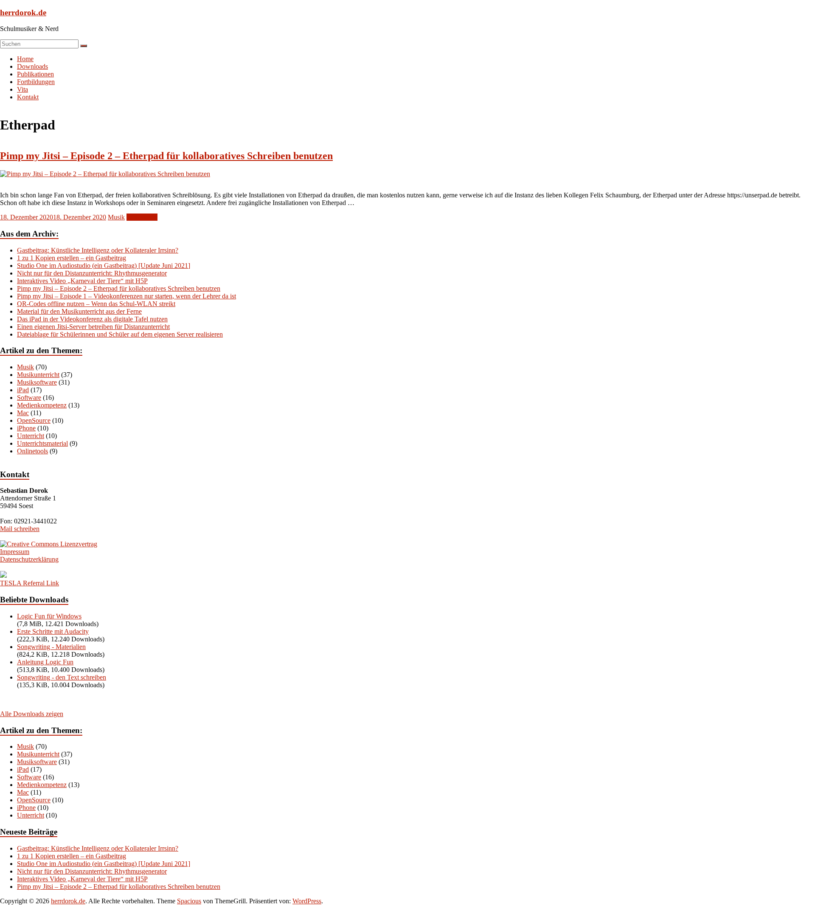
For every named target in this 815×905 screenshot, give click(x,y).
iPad (23, 389)
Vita (22, 89)
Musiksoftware (37, 382)
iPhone (26, 428)
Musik (116, 217)
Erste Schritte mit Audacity (53, 631)
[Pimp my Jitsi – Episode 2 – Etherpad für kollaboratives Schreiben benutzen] (105, 173)
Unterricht (30, 435)
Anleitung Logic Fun (45, 662)
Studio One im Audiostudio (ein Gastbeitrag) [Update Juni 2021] (103, 265)
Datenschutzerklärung (29, 559)
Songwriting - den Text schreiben (61, 677)
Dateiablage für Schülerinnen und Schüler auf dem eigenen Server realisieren (120, 334)
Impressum (14, 551)
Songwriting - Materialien (51, 646)
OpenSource (34, 420)
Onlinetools (32, 451)
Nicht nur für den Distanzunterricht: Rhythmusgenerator (92, 273)
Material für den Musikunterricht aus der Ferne (79, 311)
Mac (23, 412)
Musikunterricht (38, 374)
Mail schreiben (19, 528)
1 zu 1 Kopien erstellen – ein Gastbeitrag (71, 257)
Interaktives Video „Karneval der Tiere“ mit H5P (82, 280)
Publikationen (35, 74)
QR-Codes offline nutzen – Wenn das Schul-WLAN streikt (96, 303)
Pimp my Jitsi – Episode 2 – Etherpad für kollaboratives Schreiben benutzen (166, 155)
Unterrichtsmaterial (42, 443)
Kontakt (28, 97)
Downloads (32, 66)
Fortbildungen (36, 81)
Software (29, 397)
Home (25, 58)
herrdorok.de (23, 12)
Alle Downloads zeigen (31, 713)
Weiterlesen (141, 217)
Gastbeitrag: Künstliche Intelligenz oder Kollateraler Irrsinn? (97, 250)
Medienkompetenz (42, 405)
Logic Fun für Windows (49, 616)
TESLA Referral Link (29, 583)
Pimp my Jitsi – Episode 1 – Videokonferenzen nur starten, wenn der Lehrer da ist (126, 296)
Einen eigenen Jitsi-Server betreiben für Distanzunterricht (93, 326)
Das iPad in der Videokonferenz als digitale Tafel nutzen (92, 319)
